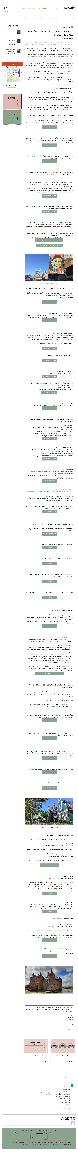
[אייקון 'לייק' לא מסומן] (69, 1105)
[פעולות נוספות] (26, 1086)
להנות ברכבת (40, 18)
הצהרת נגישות (39, 1133)
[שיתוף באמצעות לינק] (69, 1024)
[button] (4, 8)
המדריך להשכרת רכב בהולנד (63, 1055)
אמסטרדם (70, 1017)
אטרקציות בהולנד (40, 1055)
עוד (33, 18)
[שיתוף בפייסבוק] (72, 1024)
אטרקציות (71, 1019)
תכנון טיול (63, 18)
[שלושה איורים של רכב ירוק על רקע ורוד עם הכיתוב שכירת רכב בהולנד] (63, 1046)
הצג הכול (27, 1035)
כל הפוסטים (72, 18)
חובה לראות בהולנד (52, 18)
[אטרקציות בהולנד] (36, 1046)
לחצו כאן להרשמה (26, 1130)
